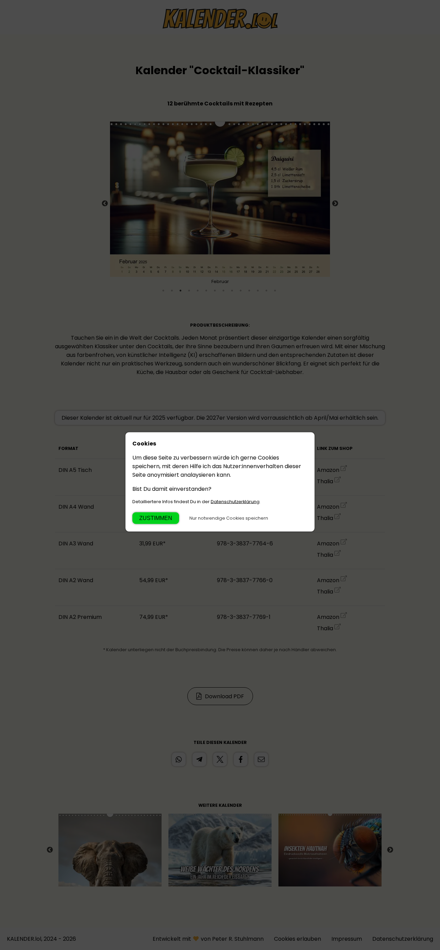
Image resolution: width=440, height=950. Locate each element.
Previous (104, 203)
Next (335, 203)
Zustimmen (155, 518)
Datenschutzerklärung (235, 502)
